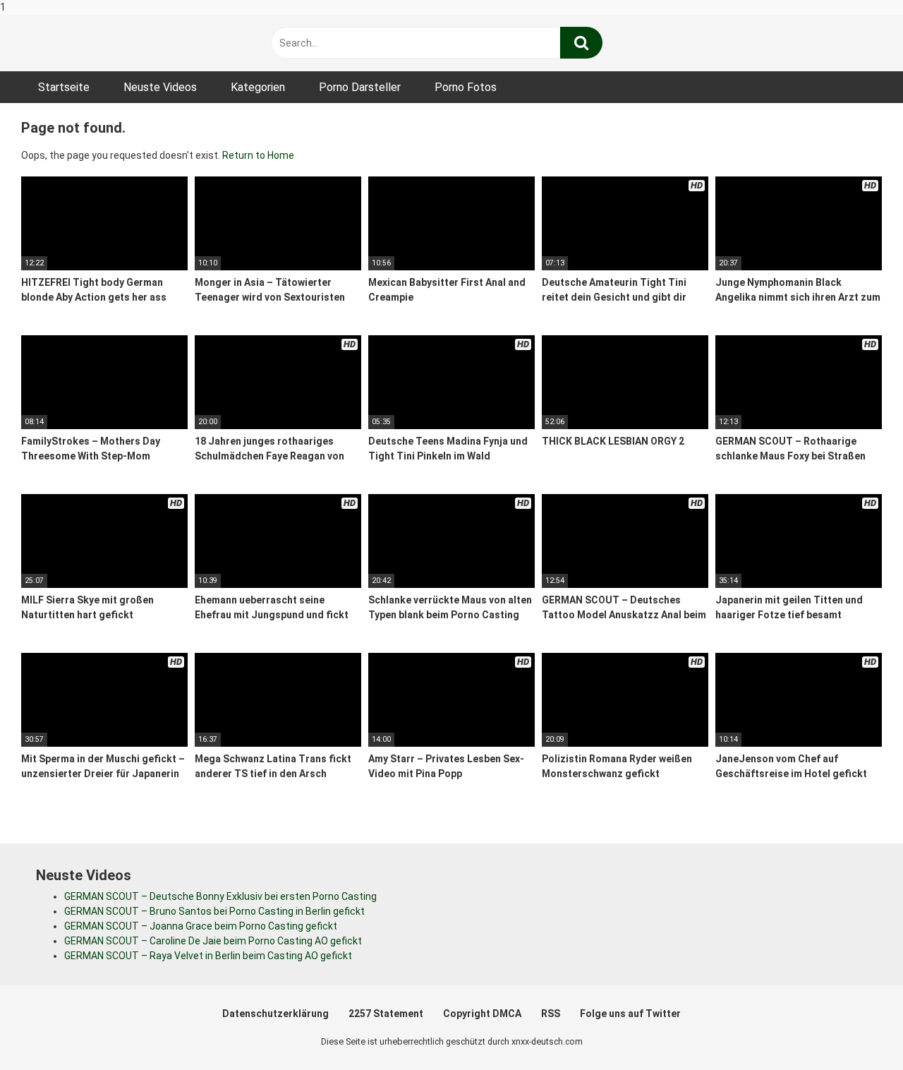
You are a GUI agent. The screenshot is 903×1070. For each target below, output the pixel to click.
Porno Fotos (466, 87)
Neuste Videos (160, 87)
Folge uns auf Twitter (630, 1013)
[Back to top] (856, 1030)
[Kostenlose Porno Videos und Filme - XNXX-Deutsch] (127, 43)
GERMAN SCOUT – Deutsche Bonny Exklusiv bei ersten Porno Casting (220, 896)
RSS (550, 1013)
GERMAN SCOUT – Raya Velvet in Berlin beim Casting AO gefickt (208, 955)
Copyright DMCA (482, 1013)
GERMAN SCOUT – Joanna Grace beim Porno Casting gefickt (200, 926)
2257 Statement (386, 1013)
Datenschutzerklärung (275, 1013)
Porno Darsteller (360, 87)
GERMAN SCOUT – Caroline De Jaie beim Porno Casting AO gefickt (213, 940)
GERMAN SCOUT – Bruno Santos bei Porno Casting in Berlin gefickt (214, 911)
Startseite (64, 87)
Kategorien (258, 87)
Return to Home (258, 155)
